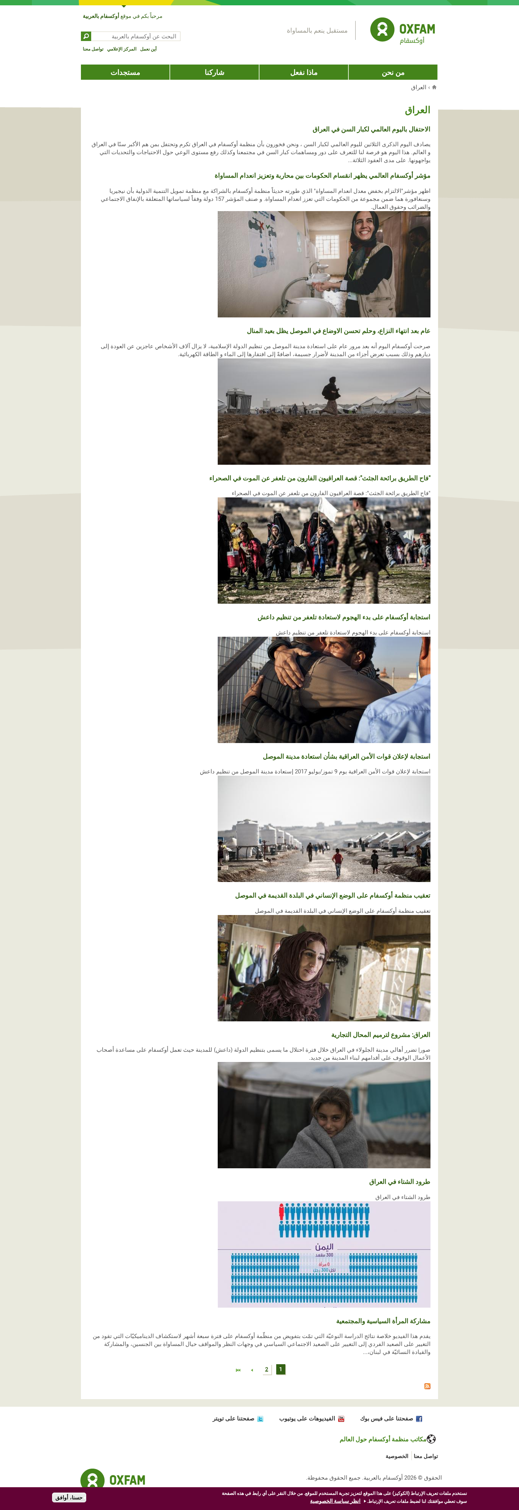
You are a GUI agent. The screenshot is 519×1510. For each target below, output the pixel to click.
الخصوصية (397, 1456)
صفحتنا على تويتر (234, 1418)
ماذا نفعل (304, 72)
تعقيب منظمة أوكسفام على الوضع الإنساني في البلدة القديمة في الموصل (332, 895)
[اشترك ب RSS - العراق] (259, 1387)
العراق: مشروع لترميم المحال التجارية (380, 1034)
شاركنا (215, 72)
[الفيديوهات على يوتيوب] (339, 1418)
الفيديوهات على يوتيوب (307, 1418)
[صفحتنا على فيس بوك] (417, 1418)
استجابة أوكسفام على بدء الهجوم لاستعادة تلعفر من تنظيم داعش (344, 617)
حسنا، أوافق (69, 1497)
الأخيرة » (238, 1370)
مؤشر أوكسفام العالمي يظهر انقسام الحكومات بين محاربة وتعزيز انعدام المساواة (322, 175)
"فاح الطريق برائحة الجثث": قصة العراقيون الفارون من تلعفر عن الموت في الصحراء (319, 478)
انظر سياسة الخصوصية (335, 1501)
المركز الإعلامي (121, 49)
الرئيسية (435, 87)
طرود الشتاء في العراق (399, 1181)
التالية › (252, 1370)
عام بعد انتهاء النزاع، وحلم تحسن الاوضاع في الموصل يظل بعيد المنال (338, 331)
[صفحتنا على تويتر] (259, 1418)
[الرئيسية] (402, 32)
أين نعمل (148, 49)
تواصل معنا (93, 49)
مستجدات (125, 72)
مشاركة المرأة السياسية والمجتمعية (383, 1321)
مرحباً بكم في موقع (123, 16)
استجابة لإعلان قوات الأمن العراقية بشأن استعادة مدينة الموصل (346, 756)
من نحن (393, 72)
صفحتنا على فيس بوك (386, 1418)
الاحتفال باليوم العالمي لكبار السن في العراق (371, 129)
